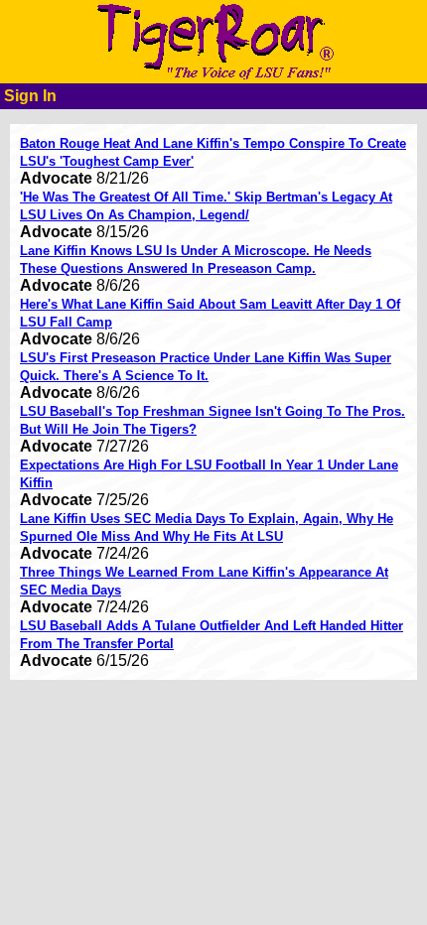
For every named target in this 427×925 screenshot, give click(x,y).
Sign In (30, 95)
